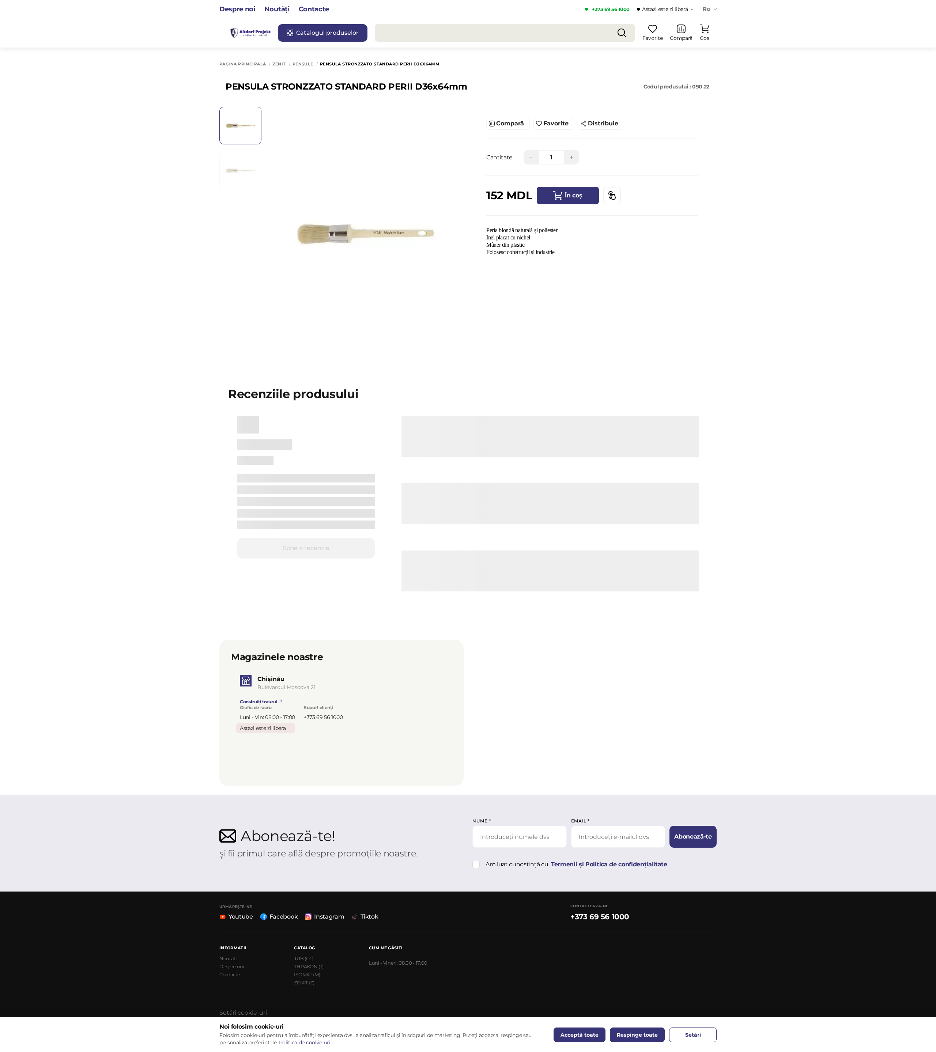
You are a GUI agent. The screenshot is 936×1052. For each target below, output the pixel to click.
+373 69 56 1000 (611, 9)
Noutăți (277, 9)
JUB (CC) (303, 958)
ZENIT (279, 64)
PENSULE (302, 64)
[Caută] (622, 33)
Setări (693, 1035)
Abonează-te (693, 836)
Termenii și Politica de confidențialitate (609, 864)
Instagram (329, 916)
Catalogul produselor (327, 32)
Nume (481, 821)
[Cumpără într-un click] (612, 195)
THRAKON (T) (308, 966)
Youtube (241, 916)
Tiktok (369, 916)
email (580, 821)
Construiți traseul (259, 701)
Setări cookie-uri (243, 1012)
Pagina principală (242, 64)
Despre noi (237, 9)
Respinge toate (637, 1035)
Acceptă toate (580, 1035)
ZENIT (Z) (304, 982)
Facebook (283, 916)
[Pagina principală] (250, 33)
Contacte (314, 9)
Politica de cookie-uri (305, 1042)
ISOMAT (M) (307, 974)
